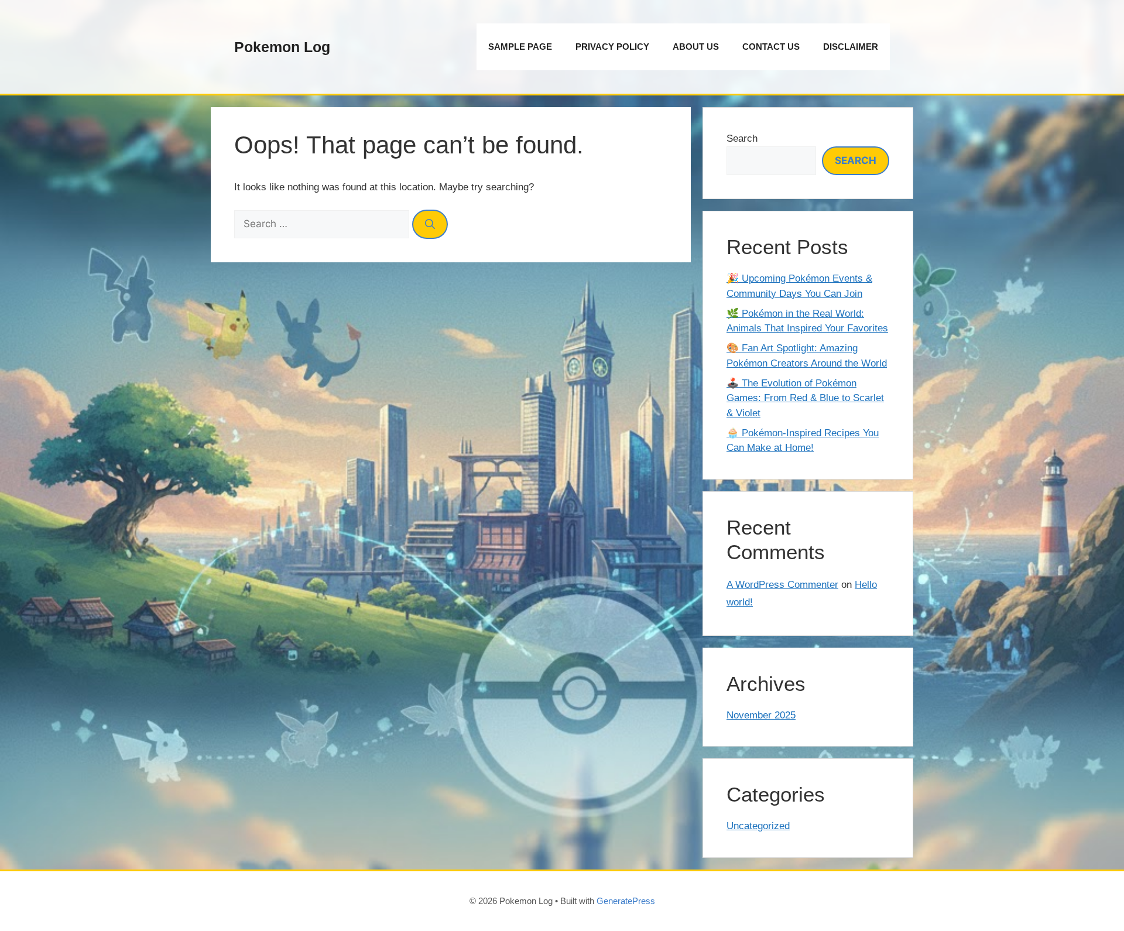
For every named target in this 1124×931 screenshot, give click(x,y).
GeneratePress (626, 901)
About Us (696, 47)
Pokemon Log (282, 47)
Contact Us (771, 47)
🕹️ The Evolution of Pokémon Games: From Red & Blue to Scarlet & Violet (805, 398)
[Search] (430, 224)
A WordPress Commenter (782, 584)
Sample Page (520, 47)
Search (742, 138)
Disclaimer (850, 47)
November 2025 (761, 715)
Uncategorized (758, 825)
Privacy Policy (612, 47)
